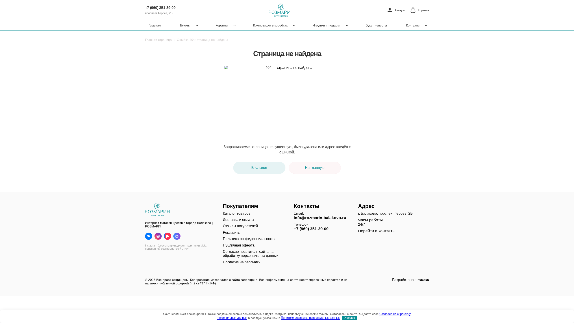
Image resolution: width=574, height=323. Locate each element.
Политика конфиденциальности (249, 239)
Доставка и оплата (238, 220)
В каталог (259, 168)
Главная (155, 25)
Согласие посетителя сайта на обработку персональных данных (250, 254)
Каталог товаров (236, 213)
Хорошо (349, 317)
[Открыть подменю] (197, 26)
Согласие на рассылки (242, 262)
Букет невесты (376, 25)
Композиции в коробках (270, 25)
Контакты (413, 25)
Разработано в (410, 280)
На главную (314, 168)
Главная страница (158, 39)
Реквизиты (232, 232)
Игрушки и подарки (327, 25)
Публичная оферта (238, 245)
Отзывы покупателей (240, 226)
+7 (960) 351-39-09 (160, 8)
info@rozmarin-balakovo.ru (320, 218)
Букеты (185, 25)
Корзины (221, 25)
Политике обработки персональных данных (310, 317)
